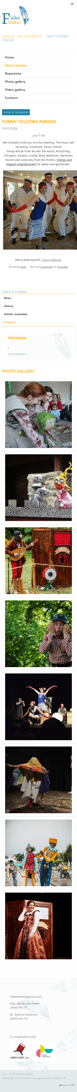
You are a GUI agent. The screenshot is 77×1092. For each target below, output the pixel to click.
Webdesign (8, 1078)
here (23, 267)
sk (72, 4)
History (8, 306)
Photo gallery (15, 82)
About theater (16, 65)
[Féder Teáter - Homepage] (15, 15)
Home (9, 57)
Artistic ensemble (15, 314)
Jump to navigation (16, 112)
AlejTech (58, 1078)
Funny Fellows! (52, 260)
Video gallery (15, 90)
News (7, 298)
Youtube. (62, 267)
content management (35, 1078)
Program (10, 322)
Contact (11, 98)
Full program (16, 354)
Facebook (46, 267)
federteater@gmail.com (25, 996)
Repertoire (13, 73)
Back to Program (15, 291)
